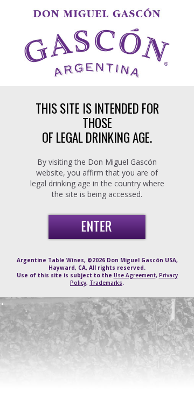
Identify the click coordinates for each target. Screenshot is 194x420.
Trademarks (105, 282)
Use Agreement (135, 275)
